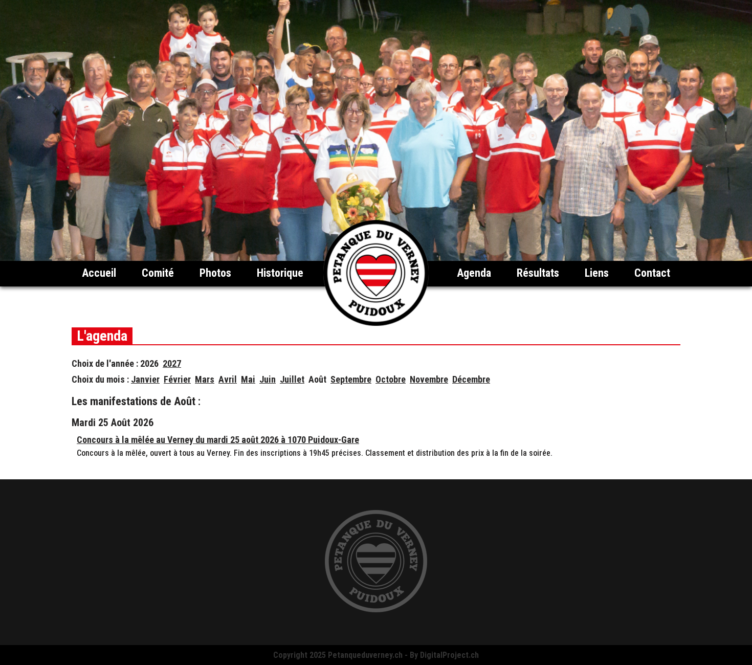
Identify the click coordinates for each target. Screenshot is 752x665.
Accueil (99, 273)
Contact (652, 273)
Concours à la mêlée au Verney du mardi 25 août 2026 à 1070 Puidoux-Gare (218, 439)
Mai (248, 379)
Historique (280, 273)
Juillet (292, 379)
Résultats (538, 273)
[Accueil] (376, 323)
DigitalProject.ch (449, 655)
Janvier (145, 379)
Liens (597, 273)
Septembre (350, 379)
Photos (215, 273)
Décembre (471, 379)
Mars (204, 379)
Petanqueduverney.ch (365, 655)
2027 (172, 363)
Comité (158, 273)
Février (177, 379)
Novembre (429, 379)
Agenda (474, 273)
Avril (227, 379)
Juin (267, 379)
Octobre (390, 379)
